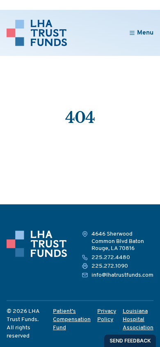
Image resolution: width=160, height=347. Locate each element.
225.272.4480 (110, 257)
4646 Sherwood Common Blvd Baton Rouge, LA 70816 (117, 241)
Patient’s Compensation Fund (72, 319)
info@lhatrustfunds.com (122, 275)
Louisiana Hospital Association (138, 319)
